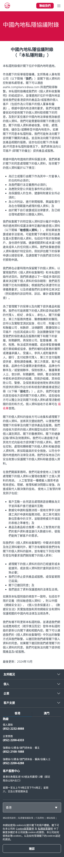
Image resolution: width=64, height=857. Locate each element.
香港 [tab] (17, 713)
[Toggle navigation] (59, 5)
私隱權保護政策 (25, 817)
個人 (6, 684)
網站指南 (51, 817)
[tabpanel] (32, 757)
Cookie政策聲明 (25, 828)
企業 (6, 693)
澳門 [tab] (46, 713)
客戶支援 (9, 703)
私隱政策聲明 (45, 828)
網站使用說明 (9, 817)
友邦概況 (9, 674)
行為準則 (40, 817)
